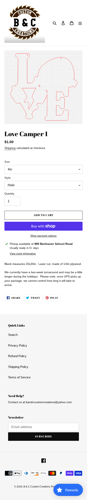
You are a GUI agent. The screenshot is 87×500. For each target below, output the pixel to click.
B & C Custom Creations (36, 486)
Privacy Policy (17, 345)
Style (7, 177)
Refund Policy (17, 356)
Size (7, 161)
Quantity (9, 193)
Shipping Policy (18, 366)
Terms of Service (19, 377)
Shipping (10, 148)
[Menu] (80, 23)
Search (13, 334)
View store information (23, 253)
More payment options (44, 235)
